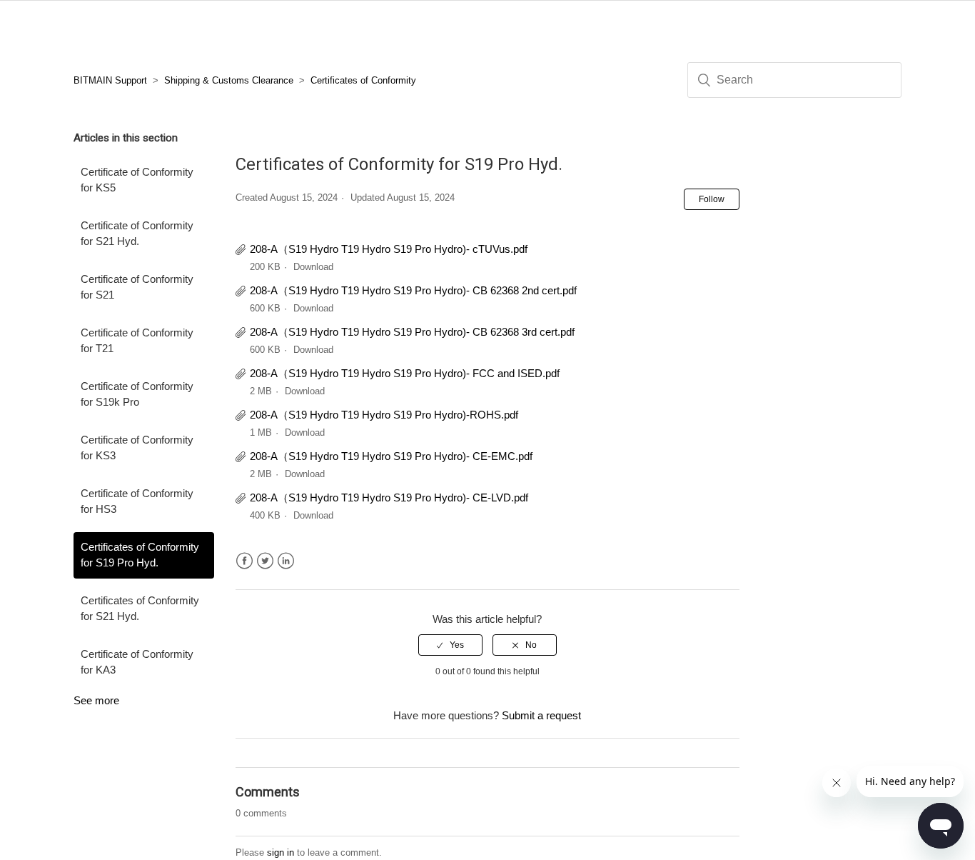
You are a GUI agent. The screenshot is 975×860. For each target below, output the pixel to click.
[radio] (450, 645)
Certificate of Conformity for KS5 (137, 180)
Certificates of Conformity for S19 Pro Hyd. (140, 555)
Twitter (265, 561)
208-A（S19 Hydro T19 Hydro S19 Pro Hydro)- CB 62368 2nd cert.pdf (413, 290)
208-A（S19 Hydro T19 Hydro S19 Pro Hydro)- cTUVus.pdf (388, 249)
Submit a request (541, 715)
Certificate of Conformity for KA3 (137, 662)
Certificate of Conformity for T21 (137, 340)
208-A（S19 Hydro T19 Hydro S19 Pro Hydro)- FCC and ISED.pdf (405, 373)
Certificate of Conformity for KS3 (137, 448)
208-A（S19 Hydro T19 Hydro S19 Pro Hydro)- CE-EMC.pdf (391, 456)
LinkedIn (286, 561)
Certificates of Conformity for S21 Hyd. (140, 608)
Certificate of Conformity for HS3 (137, 501)
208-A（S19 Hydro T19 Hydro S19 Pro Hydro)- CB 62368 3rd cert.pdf (412, 332)
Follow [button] (711, 199)
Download (313, 266)
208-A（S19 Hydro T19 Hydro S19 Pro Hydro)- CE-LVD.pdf (389, 497)
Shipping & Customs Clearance (228, 80)
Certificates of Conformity (363, 80)
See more (96, 700)
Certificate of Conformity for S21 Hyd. (137, 233)
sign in (280, 852)
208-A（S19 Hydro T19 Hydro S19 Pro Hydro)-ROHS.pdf (384, 415)
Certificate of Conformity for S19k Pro (137, 394)
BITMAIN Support (110, 80)
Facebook (244, 561)
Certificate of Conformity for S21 (137, 287)
